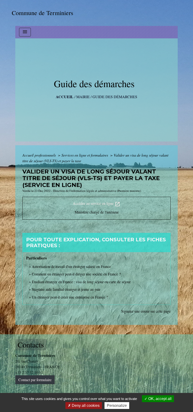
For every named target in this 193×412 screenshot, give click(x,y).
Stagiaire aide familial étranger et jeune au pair (66, 289)
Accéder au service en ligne (96, 204)
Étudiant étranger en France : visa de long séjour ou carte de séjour (81, 281)
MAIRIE (83, 96)
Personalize (117, 406)
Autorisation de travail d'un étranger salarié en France (71, 266)
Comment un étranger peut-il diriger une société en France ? (76, 273)
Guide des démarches (114, 96)
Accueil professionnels (39, 155)
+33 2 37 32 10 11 (29, 372)
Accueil (64, 96)
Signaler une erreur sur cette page (146, 311)
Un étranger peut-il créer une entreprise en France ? (70, 297)
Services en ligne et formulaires (85, 155)
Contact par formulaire (35, 379)
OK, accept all (159, 399)
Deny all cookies (85, 406)
